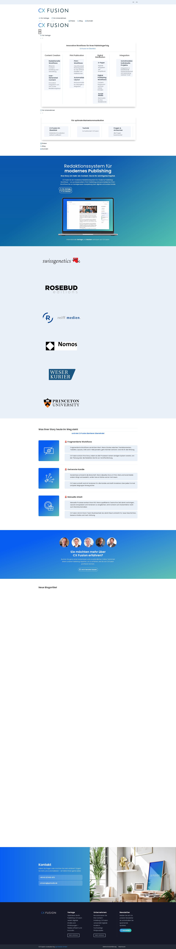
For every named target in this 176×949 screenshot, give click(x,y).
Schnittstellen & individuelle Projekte (127, 63)
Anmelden (126, 930)
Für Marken (66, 191)
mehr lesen (44, 667)
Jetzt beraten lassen (89, 570)
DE (133, 2)
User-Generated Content (53, 78)
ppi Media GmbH (61, 947)
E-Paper (101, 63)
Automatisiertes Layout (81, 78)
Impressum (121, 947)
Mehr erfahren (73, 935)
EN (137, 2)
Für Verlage (66, 189)
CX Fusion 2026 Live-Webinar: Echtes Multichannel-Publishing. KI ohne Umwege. (73, 659)
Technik (85, 128)
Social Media (100, 95)
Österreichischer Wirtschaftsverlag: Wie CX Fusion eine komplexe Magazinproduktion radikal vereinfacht (83, 741)
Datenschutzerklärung (109, 947)
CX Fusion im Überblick (88, 49)
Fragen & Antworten (118, 129)
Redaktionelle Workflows (54, 62)
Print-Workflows (78, 62)
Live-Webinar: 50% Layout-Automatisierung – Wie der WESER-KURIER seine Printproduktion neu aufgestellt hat (86, 823)
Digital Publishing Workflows (102, 77)
